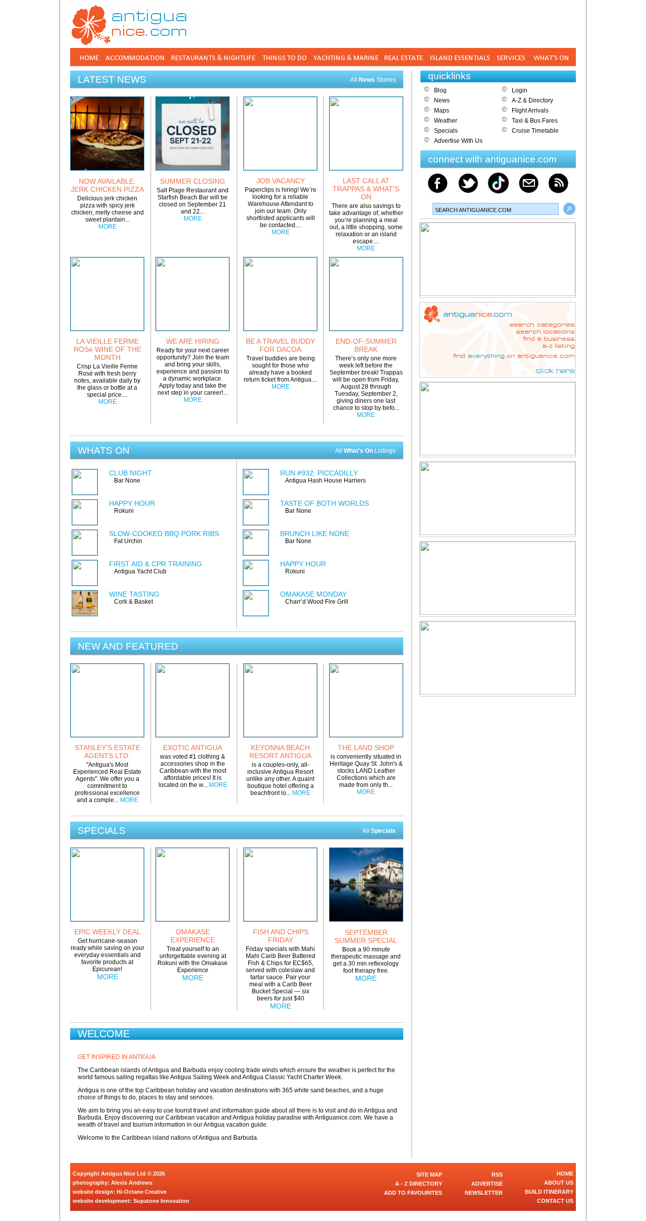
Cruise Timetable (535, 130)
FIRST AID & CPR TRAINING (155, 564)
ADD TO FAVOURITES (413, 1193)
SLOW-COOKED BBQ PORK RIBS (164, 533)
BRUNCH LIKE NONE (314, 533)
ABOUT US (558, 1183)
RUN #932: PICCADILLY (319, 473)
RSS (497, 1175)
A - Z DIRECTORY (418, 1184)
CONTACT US (555, 1201)
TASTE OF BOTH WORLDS (324, 503)
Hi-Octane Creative (142, 1192)
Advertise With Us (458, 140)
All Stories (373, 79)
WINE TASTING (134, 594)
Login (519, 90)
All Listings (365, 450)
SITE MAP (429, 1175)
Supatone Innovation (161, 1201)
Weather (445, 120)
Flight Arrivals (530, 110)
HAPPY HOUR (132, 503)
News (442, 100)
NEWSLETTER (484, 1193)
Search (569, 209)
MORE (107, 226)
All (379, 830)
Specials (446, 130)
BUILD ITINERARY (549, 1192)
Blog (440, 90)
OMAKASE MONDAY (313, 594)
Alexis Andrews (131, 1183)
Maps (441, 110)
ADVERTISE (487, 1184)
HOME (565, 1174)
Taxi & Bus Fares (535, 120)
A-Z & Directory (532, 100)
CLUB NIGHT (130, 473)
